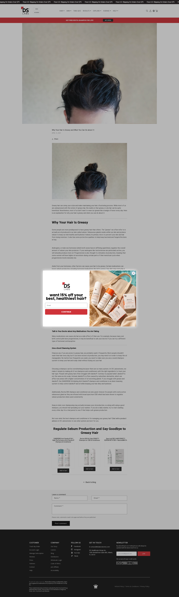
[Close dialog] (133, 273)
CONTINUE (66, 312)
